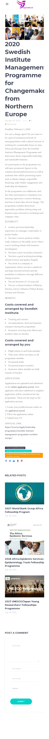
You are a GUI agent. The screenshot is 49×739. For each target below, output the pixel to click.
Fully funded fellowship (15, 448)
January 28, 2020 (13, 120)
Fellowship (11, 124)
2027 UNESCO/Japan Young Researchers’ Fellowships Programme (22, 605)
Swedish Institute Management (18, 451)
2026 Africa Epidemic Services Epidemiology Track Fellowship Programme (24, 562)
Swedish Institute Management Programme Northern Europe (23, 455)
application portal (16, 410)
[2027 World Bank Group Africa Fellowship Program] (24, 493)
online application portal (22, 386)
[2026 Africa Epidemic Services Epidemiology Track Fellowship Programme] (24, 538)
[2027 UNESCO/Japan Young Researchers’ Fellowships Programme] (24, 586)
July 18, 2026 (10, 516)
